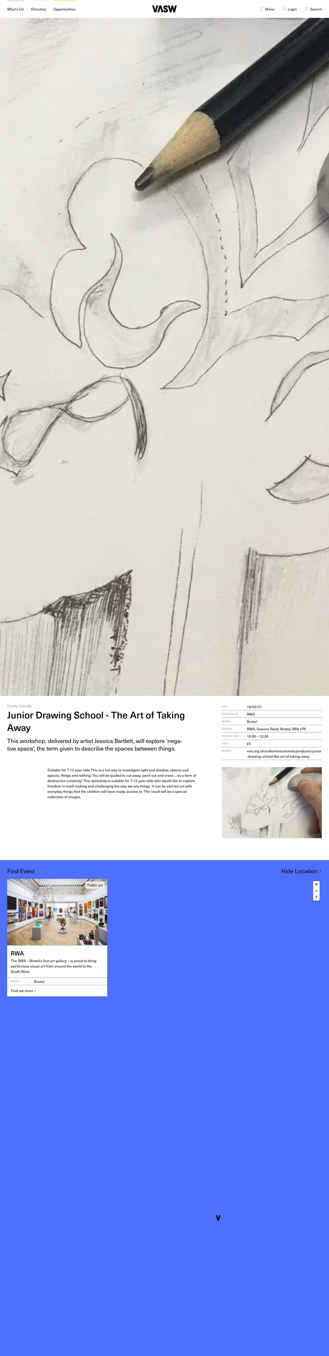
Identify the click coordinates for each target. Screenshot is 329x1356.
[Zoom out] (316, 891)
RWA (251, 714)
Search (316, 9)
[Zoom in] (316, 884)
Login (292, 9)
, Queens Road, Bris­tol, (276, 728)
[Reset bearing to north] (316, 897)
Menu (269, 9)
